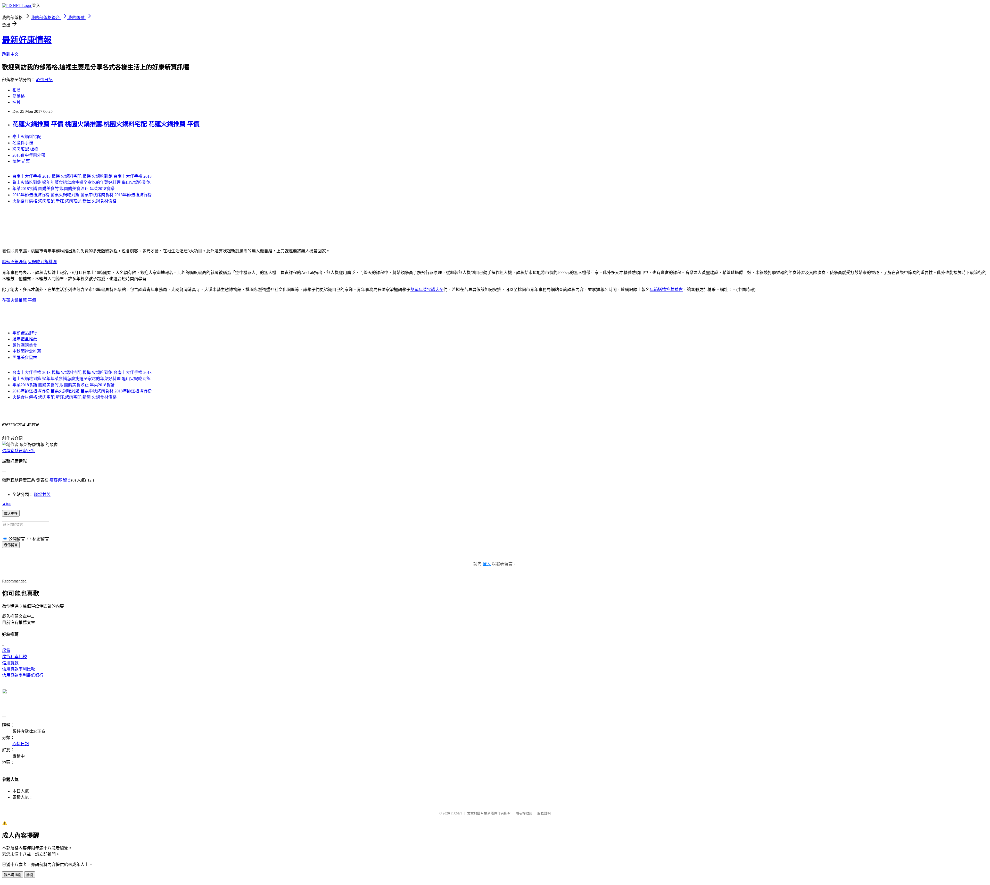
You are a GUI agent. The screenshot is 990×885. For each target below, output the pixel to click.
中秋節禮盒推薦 (26, 351)
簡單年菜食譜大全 (426, 289)
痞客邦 (56, 480)
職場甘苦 (42, 494)
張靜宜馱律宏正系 (18, 451)
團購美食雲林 (24, 357)
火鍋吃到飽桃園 (42, 262)
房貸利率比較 (14, 657)
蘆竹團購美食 (24, 345)
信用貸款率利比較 (18, 669)
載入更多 (11, 513)
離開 (29, 875)
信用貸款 (10, 663)
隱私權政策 (524, 813)
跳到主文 (10, 54)
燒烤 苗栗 (21, 161)
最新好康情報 (27, 40)
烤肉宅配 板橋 (25, 149)
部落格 (18, 96)
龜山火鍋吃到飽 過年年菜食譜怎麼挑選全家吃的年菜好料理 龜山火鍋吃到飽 (81, 182)
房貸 (6, 650)
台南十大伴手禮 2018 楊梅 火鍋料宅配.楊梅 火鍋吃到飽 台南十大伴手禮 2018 (82, 176)
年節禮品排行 (24, 333)
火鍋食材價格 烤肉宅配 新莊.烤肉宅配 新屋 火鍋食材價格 (64, 201)
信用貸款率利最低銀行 (22, 675)
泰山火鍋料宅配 (26, 136)
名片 (16, 102)
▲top (6, 503)
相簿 (16, 90)
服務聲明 (544, 813)
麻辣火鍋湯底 (14, 262)
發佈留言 (11, 545)
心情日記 (44, 80)
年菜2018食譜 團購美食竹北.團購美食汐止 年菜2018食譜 (63, 188)
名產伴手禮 (22, 143)
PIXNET (456, 813)
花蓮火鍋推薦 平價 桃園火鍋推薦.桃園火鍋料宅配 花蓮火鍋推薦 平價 (106, 124)
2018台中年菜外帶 (28, 155)
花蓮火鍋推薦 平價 (19, 300)
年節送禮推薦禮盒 (666, 289)
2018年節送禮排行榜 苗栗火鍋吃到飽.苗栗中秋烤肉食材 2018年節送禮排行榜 (82, 195)
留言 (67, 480)
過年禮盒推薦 (24, 339)
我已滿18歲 (12, 875)
